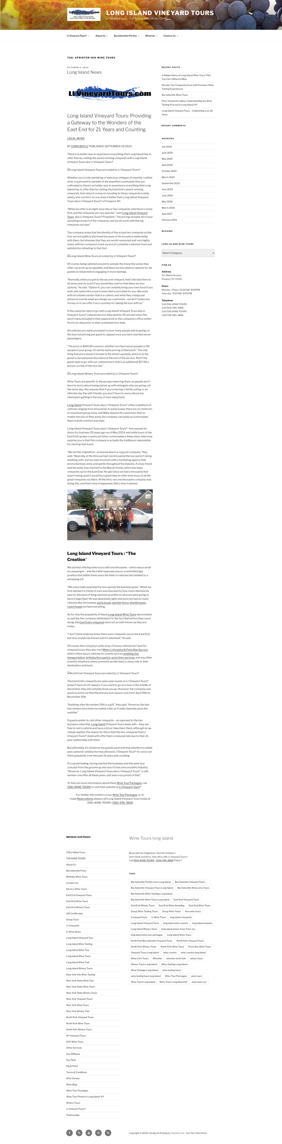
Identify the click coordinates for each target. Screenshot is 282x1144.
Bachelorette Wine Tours (175, 94)
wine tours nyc (199, 981)
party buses (104, 602)
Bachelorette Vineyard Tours (190, 882)
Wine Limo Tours (140, 958)
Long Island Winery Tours (79, 968)
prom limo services (123, 657)
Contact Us (170, 35)
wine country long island (193, 952)
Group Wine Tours (171, 911)
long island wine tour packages (147, 934)
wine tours (196, 976)
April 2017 (167, 213)
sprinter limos (120, 602)
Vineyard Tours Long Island (145, 952)
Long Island (74, 405)
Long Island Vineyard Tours (160, 12)
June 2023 (167, 189)
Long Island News (84, 72)
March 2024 (168, 177)
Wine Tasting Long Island (174, 964)
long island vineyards (181, 917)
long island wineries (202, 923)
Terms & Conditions (76, 1072)
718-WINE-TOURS (76, 858)
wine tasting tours (171, 970)
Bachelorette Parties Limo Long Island (151, 882)
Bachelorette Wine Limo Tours (193, 887)
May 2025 (167, 158)
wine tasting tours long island (146, 976)
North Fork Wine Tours (78, 1023)
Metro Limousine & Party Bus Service (125, 649)
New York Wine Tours (77, 1005)
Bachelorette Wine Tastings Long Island (151, 893)
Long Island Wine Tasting (79, 944)
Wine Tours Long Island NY (173, 981)
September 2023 (171, 183)
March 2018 (168, 207)
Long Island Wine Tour (77, 950)
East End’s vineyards (91, 622)
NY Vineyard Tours (76, 1035)
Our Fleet (71, 1060)
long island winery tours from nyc (178, 929)
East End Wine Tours (77, 901)
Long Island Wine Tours (122, 614)
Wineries (150, 35)
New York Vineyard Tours (79, 998)
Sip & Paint (72, 1066)
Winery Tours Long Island (144, 964)
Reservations (85, 798)
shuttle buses (138, 602)
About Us (100, 35)
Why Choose (73, 1078)
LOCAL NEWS (76, 138)
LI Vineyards (72, 925)
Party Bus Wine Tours (199, 946)
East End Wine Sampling (171, 905)
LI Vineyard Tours (129, 787)
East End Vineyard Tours (79, 895)
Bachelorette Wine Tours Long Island (150, 899)
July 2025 (167, 146)
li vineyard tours (139, 917)
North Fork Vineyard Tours (80, 1017)
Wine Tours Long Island (143, 981)
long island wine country (175, 923)
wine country (170, 952)
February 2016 (169, 219)
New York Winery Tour (78, 1011)
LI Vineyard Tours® (77, 35)
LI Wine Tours (158, 917)
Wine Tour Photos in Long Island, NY (85, 1096)
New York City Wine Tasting (80, 974)
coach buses (74, 606)
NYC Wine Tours (74, 1041)
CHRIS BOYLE (79, 146)
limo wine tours (193, 911)
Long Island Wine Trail (77, 962)
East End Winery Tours (78, 907)
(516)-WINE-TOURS (79, 787)
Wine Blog (71, 1084)
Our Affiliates (73, 1054)
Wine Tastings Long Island (144, 970)
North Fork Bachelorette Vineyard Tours (151, 940)
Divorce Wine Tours (76, 889)
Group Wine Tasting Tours (144, 911)
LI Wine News (73, 931)
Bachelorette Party (76, 870)
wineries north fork (176, 958)
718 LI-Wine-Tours (75, 852)
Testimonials (72, 1115)
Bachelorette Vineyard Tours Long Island (152, 887)
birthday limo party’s (98, 657)
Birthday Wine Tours (76, 876)
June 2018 (167, 195)
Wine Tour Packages (129, 783)
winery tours (196, 958)
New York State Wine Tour (80, 980)
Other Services (74, 1047)
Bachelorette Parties (125, 35)
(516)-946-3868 (122, 802)
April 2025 (167, 165)
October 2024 (169, 171)
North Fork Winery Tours (79, 1029)
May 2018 (167, 201)
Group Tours (72, 919)
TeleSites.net (177, 1133)
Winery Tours (73, 1102)
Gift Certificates (74, 913)
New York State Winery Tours (81, 992)
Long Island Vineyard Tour (79, 937)
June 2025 (167, 152)
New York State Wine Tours (80, 986)
